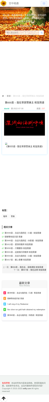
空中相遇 (14, 3)
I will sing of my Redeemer (17, 304)
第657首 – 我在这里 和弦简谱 (33, 270)
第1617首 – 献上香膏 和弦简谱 (18, 260)
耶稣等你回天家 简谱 (13, 237)
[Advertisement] (24, 183)
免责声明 (6, 383)
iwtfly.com (27, 388)
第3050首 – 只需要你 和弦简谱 (18, 248)
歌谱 (9, 96)
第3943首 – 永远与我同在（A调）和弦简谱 (23, 256)
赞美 (13, 216)
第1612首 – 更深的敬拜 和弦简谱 (19, 244)
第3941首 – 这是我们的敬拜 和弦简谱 (20, 252)
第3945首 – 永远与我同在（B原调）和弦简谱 (24, 240)
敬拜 (5, 216)
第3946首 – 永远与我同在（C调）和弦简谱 (23, 233)
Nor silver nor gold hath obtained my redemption (26, 310)
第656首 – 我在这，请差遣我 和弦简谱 (26, 267)
